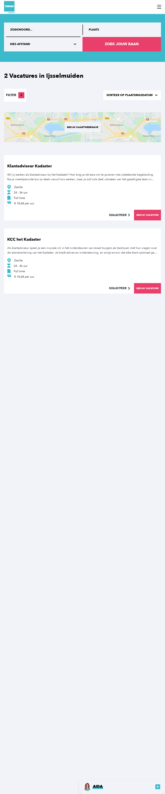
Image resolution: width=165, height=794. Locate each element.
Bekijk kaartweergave (82, 127)
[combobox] (121, 30)
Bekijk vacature (147, 215)
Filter (14, 95)
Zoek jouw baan (122, 44)
